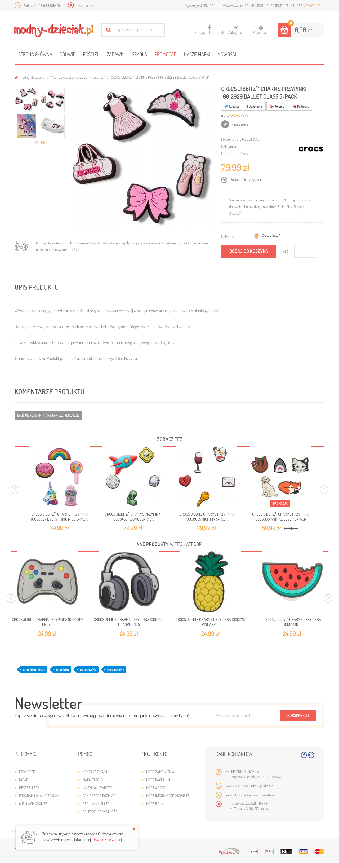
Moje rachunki (158, 779)
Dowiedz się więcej (107, 839)
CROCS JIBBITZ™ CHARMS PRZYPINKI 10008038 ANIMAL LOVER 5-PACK (280, 516)
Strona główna (35, 54)
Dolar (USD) (254, 5)
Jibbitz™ (99, 77)
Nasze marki (197, 54)
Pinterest (302, 106)
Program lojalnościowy (39, 795)
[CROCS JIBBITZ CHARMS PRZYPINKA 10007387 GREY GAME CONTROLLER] (47, 581)
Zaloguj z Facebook (209, 30)
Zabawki (115, 54)
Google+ (280, 106)
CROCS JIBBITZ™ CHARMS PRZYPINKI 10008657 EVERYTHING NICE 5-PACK (59, 516)
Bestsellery (29, 787)
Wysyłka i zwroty (97, 787)
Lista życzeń (85, 5)
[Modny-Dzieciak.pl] (53, 30)
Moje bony (154, 803)
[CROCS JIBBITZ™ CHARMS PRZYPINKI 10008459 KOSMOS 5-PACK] (132, 476)
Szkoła (139, 54)
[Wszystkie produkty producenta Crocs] (311, 149)
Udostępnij (255, 106)
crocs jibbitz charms (34, 669)
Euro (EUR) (275, 5)
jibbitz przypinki (115, 669)
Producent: (230, 153)
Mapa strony (93, 779)
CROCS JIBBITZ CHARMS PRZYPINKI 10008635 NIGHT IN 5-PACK (207, 516)
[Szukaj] (108, 29)
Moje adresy (156, 787)
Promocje (165, 54)
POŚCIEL (91, 54)
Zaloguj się (236, 32)
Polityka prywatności (100, 811)
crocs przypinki (88, 669)
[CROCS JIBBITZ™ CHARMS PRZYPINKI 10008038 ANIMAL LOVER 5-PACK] (280, 476)
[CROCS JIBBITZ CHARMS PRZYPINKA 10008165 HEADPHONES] (129, 581)
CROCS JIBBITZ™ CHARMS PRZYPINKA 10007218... (292, 622)
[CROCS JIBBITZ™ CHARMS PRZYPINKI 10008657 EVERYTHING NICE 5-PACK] (59, 476)
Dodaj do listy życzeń (245, 179)
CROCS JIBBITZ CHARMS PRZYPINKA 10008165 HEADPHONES (129, 622)
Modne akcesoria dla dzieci (69, 77)
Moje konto (154, 754)
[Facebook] (304, 755)
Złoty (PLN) (315, 5)
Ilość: (285, 251)
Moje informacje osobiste (167, 795)
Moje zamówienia (160, 771)
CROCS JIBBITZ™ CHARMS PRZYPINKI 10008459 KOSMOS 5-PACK (133, 516)
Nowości (227, 54)
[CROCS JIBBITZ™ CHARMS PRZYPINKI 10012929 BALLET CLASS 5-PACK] (26, 100)
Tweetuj (233, 106)
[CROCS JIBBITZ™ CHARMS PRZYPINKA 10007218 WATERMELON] (292, 581)
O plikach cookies (33, 803)
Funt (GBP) (295, 5)
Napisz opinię (239, 124)
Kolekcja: (228, 236)
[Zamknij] (133, 829)
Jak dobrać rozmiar (99, 795)
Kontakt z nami (95, 771)
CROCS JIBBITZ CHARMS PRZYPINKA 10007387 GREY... (47, 622)
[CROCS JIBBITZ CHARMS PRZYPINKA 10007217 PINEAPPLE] (210, 581)
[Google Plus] (311, 755)
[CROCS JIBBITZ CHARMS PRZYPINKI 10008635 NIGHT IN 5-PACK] (206, 476)
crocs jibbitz (62, 669)
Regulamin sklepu (97, 803)
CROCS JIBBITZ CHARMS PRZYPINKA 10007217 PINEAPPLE (211, 622)
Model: (226, 139)
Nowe (23, 779)
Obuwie (67, 54)
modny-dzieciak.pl (32, 77)
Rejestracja (261, 32)
